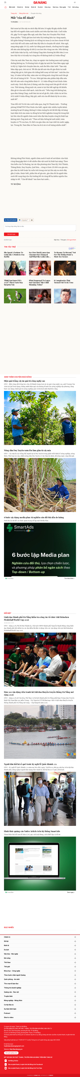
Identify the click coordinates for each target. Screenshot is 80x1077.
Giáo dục (48, 7)
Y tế (69, 7)
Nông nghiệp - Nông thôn (13, 1000)
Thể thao (7, 962)
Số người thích (71, 240)
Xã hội (27, 7)
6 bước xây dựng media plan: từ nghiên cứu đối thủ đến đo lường (34, 517)
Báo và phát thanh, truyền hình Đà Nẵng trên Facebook (25, 1064)
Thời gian (63, 240)
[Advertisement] (40, 142)
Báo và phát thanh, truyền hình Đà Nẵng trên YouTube (25, 1068)
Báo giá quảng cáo (11, 1053)
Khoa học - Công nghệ (12, 971)
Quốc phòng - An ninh (12, 979)
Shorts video (8, 1017)
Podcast (7, 1013)
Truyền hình (8, 996)
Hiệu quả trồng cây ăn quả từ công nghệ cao (24, 381)
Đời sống (75, 7)
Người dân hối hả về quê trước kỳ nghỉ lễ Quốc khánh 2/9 (30, 764)
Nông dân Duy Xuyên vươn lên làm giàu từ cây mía (27, 450)
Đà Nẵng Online (13, 1060)
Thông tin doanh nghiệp (12, 988)
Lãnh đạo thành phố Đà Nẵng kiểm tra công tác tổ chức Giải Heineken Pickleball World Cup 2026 (36, 618)
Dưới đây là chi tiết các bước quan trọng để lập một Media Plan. (26, 521)
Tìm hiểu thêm (69, 578)
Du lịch (40, 7)
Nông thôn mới (23, 13)
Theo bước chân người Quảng (14, 975)
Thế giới (7, 967)
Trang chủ (14, 13)
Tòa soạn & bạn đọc (11, 984)
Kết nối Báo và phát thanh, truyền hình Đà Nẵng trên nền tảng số (28, 1057)
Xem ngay (70, 892)
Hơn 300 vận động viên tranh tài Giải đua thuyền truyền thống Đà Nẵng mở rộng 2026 (39, 693)
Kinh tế (33, 7)
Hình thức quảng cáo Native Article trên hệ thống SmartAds (32, 831)
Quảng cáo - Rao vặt (11, 992)
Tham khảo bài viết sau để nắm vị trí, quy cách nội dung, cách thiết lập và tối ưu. (32, 834)
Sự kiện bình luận (10, 1009)
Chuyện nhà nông (36, 13)
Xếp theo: (57, 240)
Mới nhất (12, 7)
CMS (37, 1075)
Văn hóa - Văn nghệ (59, 7)
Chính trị (20, 7)
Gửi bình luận (11, 234)
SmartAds (10, 578)
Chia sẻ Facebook (11, 220)
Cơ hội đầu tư (9, 1005)
